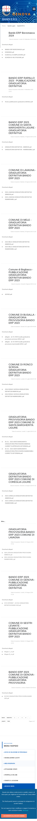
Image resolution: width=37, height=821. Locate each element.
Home (4, 26)
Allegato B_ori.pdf (9, 654)
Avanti (3, 721)
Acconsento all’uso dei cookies (14, 816)
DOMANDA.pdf (9, 52)
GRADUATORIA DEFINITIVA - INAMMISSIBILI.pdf (20, 149)
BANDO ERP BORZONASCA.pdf (15, 49)
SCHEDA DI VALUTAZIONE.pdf (14, 57)
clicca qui (25, 810)
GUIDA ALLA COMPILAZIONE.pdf (15, 55)
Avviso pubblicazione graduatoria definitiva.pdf (19, 101)
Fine (8, 721)
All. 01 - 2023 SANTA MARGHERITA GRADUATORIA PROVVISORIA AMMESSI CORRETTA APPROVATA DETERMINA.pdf (17, 444)
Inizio (3, 717)
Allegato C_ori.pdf (9, 651)
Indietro (9, 717)
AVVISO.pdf (8, 294)
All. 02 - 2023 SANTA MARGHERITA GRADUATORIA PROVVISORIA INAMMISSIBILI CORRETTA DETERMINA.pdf (19, 451)
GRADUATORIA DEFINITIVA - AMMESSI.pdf (18, 147)
